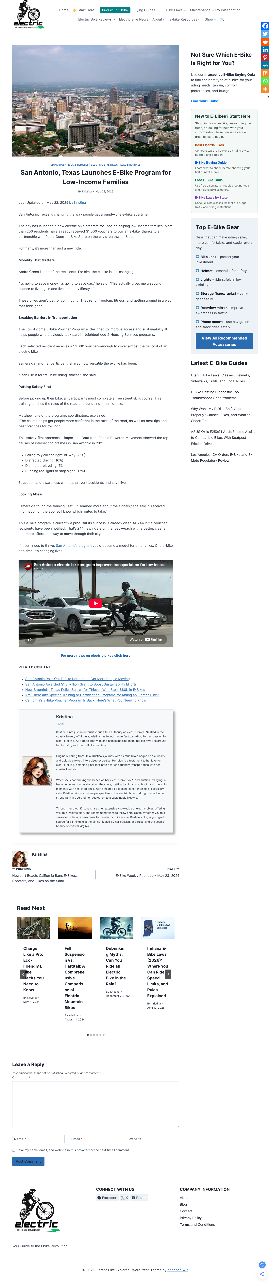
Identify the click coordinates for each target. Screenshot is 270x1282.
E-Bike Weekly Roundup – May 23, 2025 (147, 872)
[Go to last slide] (23, 974)
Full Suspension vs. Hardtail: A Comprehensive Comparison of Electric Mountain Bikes (75, 978)
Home (63, 10)
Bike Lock (208, 257)
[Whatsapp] (265, 81)
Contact (186, 1211)
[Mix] (265, 73)
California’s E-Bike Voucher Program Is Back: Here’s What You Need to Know (85, 700)
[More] (265, 89)
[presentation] (33, 928)
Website (135, 1139)
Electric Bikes (130, 164)
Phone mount (212, 322)
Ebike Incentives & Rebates (70, 164)
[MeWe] (265, 65)
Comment (21, 1078)
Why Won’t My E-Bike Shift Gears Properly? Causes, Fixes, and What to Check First (220, 415)
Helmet (207, 271)
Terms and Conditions (197, 1225)
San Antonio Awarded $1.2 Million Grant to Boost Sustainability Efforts (81, 684)
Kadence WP (177, 1270)
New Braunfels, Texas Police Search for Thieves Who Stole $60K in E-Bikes (85, 690)
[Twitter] (265, 34)
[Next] (168, 974)
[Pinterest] (265, 57)
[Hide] (268, 96)
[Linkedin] (265, 49)
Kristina (87, 191)
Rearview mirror (214, 308)
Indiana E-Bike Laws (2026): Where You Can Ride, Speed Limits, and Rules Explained (157, 972)
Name (20, 1139)
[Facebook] (265, 26)
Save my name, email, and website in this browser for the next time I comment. (73, 1150)
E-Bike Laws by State (211, 197)
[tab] (88, 1035)
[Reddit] (265, 42)
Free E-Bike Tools (209, 180)
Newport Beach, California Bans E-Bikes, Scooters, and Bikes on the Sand (44, 875)
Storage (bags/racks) (218, 293)
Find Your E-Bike (115, 10)
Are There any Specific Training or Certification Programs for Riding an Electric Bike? (92, 695)
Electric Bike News (133, 19)
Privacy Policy (191, 1218)
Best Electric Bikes (209, 145)
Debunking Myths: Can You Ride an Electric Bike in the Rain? (116, 966)
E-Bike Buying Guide (211, 162)
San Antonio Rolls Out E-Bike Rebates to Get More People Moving (77, 679)
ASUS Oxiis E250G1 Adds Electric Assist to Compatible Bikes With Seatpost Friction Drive (223, 438)
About (185, 1198)
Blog (183, 1204)
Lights (206, 279)
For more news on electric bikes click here (95, 655)
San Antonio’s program (74, 546)
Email (77, 1139)
